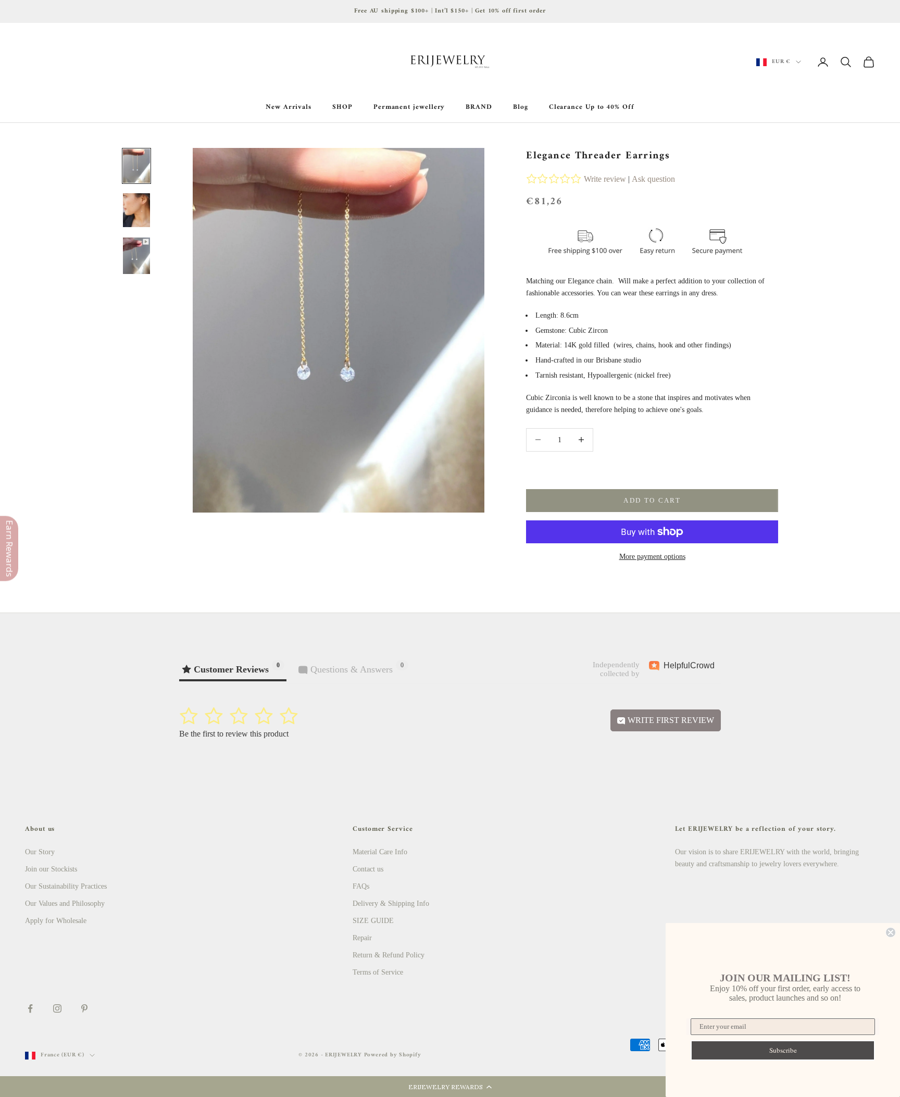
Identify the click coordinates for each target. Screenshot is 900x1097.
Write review (605, 178)
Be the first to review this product (234, 733)
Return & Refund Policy (388, 955)
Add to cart (652, 500)
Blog (520, 107)
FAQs (361, 886)
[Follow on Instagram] (57, 1008)
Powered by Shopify (392, 1055)
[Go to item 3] (136, 255)
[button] (450, 1086)
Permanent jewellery (409, 107)
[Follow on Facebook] (30, 1008)
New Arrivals (288, 107)
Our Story (40, 852)
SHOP (342, 107)
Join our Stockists (51, 869)
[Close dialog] (890, 932)
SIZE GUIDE (373, 921)
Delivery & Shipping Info (391, 903)
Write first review (670, 720)
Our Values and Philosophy (65, 903)
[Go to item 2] (136, 210)
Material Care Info (380, 852)
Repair (362, 938)
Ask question (653, 178)
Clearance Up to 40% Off (591, 107)
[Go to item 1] (136, 166)
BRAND (479, 107)
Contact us (368, 869)
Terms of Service (378, 972)
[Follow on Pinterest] (84, 1008)
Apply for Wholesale (55, 921)
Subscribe (783, 1050)
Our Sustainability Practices (66, 886)
